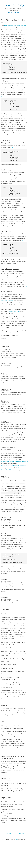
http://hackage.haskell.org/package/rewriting (13, 466)
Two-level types (6, 231)
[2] (13, 147)
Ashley (13, 841)
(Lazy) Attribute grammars (10, 269)
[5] (26, 286)
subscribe (16, 12)
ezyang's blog (14, 4)
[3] (15, 183)
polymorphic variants (7, 301)
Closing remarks (7, 292)
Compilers (3, 338)
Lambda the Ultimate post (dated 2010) (15, 25)
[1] (2, 96)
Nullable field (6, 140)
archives (10, 12)
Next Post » (22, 833)
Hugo (16, 839)
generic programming (14, 311)
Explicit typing (6, 170)
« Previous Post (7, 833)
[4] (22, 240)
